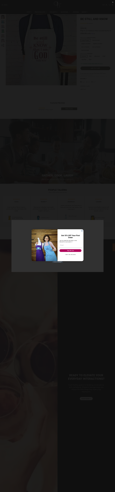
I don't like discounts (70, 254)
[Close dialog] (82, 231)
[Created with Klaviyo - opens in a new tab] (57, 262)
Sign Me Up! (70, 250)
